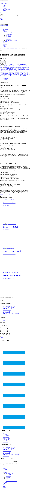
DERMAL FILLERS (12, 48)
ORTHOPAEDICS (7, 312)
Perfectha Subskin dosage (5, 73)
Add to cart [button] (13, 205)
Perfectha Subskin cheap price (21, 72)
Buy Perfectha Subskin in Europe (11, 65)
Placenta (7, 37)
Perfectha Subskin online (13, 74)
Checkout (5, 44)
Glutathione (8, 35)
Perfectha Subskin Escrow (17, 73)
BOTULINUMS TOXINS (9, 306)
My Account (5, 41)
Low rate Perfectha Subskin (23, 69)
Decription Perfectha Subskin (10, 67)
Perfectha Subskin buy (9, 72)
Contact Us (5, 442)
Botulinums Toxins (10, 32)
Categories (5, 31)
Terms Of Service (7, 440)
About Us (5, 434)
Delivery (5, 8)
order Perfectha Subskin (18, 70)
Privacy (4, 10)
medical (1, 194)
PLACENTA (6, 315)
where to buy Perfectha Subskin (20, 75)
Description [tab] (5, 78)
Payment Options (6, 9)
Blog (4, 45)
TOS (4, 6)
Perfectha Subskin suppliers (6, 75)
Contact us (5, 46)
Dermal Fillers (9, 34)
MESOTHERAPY (7, 311)
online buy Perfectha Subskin (6, 70)
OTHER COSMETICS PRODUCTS (11, 313)
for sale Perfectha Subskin (23, 67)
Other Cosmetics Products (11, 40)
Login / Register (3, 3)
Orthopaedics (8, 39)
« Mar (1, 337)
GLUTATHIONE (7, 310)
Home (4, 28)
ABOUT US (6, 29)
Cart (4, 42)
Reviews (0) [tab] (5, 79)
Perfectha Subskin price (24, 74)
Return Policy (6, 439)
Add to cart (3, 62)
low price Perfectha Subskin (10, 69)
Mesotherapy (8, 36)
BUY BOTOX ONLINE (8, 307)
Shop (4, 30)
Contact (4, 5)
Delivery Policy (6, 438)
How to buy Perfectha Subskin (7, 68)
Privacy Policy (6, 437)
